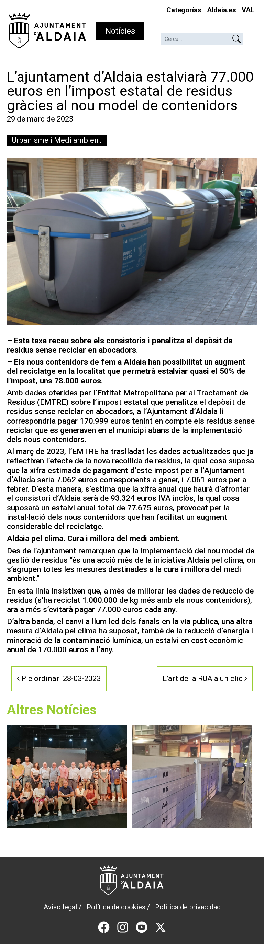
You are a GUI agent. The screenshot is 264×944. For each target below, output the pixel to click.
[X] (160, 926)
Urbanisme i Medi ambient (56, 140)
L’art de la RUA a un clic (203, 678)
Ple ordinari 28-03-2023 (60, 678)
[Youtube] (141, 926)
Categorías (183, 10)
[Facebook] (103, 926)
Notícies (120, 31)
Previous (20, 781)
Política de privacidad (188, 907)
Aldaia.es (221, 10)
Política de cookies (116, 907)
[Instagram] (122, 926)
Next (243, 781)
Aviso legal (60, 907)
